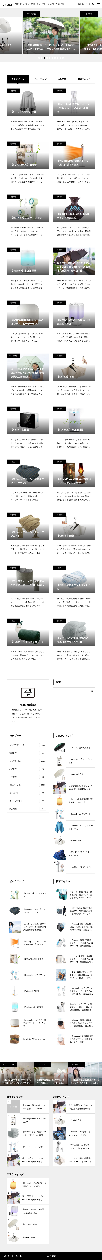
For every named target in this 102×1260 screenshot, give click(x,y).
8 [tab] (57, 58)
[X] (82, 4)
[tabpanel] (51, 32)
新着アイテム (84, 79)
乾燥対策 (13, 144)
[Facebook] (86, 4)
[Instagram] (79, 4)
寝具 (13, 462)
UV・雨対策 (31, 14)
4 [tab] (47, 58)
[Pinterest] (89, 4)
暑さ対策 (89, 14)
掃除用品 (60, 91)
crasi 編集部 (28, 705)
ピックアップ (40, 79)
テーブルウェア (42, 1064)
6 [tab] (52, 58)
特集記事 (62, 79)
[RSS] (92, 4)
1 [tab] (39, 58)
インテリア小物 (8, 1064)
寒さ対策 (60, 144)
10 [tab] (63, 58)
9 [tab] (60, 58)
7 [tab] (55, 58)
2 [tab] (41, 58)
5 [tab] (49, 58)
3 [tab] (44, 58)
